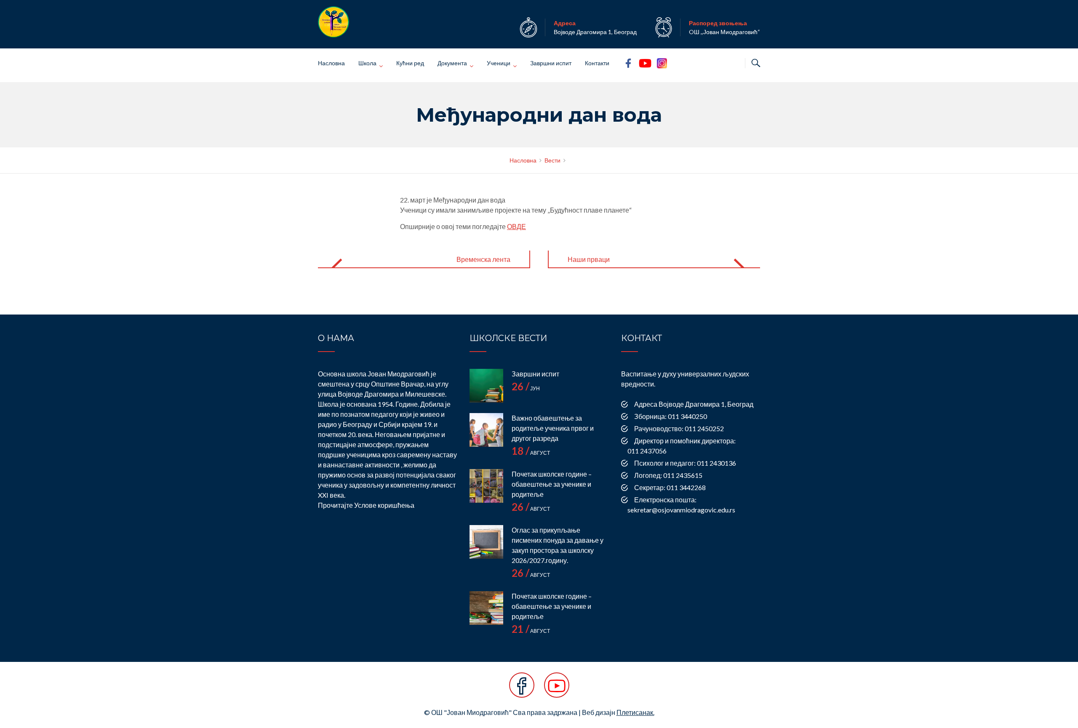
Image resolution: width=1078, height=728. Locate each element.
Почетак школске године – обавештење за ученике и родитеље (552, 484)
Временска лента (483, 259)
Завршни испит (550, 63)
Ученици (498, 63)
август (531, 453)
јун (526, 388)
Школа (367, 63)
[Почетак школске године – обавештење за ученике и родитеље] (486, 486)
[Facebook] (521, 689)
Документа (452, 63)
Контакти (597, 63)
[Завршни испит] (486, 386)
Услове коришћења (384, 505)
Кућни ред (410, 63)
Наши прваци (589, 259)
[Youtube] (556, 689)
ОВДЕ (516, 226)
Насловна (331, 63)
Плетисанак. (635, 712)
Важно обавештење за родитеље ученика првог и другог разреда (553, 428)
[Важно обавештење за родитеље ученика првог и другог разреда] (486, 430)
